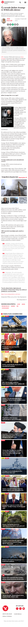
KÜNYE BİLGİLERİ (7, 614)
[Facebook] (17, 608)
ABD (2, 57)
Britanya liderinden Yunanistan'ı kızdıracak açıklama (12, 560)
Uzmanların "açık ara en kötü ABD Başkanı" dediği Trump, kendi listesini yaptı (13, 507)
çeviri (18, 304)
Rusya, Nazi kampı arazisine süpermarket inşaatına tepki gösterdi (13, 525)
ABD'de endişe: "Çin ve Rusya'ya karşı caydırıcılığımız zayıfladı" (13, 330)
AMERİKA (13, 306)
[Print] (17, 24)
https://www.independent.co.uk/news (10, 294)
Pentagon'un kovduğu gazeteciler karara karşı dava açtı (12, 472)
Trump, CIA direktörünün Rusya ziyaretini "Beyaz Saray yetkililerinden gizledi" (13, 400)
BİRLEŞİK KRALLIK (5, 306)
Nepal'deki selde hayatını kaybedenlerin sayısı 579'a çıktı (11, 418)
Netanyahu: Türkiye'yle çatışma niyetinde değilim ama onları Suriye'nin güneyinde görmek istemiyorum (11, 453)
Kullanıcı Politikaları (7, 616)
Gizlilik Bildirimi (17, 614)
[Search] (20, 2)
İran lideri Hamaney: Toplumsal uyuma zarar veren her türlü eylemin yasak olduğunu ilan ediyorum (14, 436)
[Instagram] (23, 608)
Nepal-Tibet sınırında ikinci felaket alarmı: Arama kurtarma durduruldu (13, 578)
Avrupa (23, 304)
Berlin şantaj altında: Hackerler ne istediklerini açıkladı (12, 365)
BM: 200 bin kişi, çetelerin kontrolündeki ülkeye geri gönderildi (13, 383)
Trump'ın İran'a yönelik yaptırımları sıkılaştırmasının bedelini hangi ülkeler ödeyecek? (13, 542)
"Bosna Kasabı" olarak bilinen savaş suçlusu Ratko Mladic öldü (13, 596)
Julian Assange (5, 308)
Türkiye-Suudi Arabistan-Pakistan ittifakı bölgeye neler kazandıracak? (13, 489)
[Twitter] (20, 608)
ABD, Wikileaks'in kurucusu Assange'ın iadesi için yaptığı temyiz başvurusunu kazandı (7, 122)
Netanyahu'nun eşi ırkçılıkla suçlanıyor (10, 347)
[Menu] (25, 2)
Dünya (7, 316)
